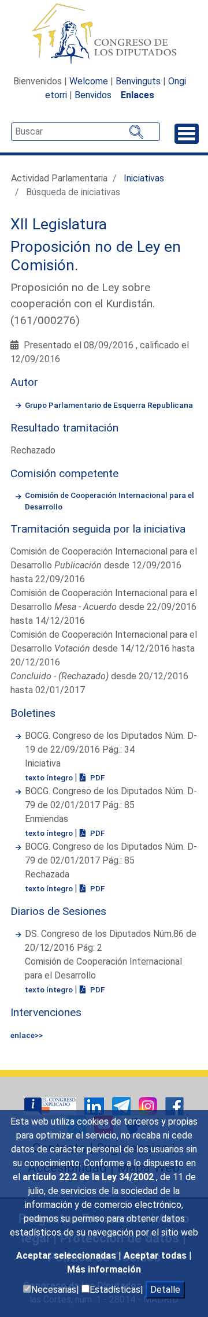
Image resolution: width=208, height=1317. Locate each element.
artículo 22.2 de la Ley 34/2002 (89, 1176)
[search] (85, 131)
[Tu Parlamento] (51, 1105)
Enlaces (137, 95)
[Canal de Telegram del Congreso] (122, 1105)
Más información (104, 1269)
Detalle (165, 1289)
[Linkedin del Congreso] (95, 1105)
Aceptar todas (156, 1255)
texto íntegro (50, 777)
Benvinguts (138, 81)
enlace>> (26, 1035)
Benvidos (93, 95)
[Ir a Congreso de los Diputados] (104, 33)
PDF (96, 777)
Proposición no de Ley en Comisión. (95, 256)
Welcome (88, 81)
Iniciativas (144, 178)
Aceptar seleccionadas (67, 1255)
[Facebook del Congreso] (174, 1105)
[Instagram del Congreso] (149, 1105)
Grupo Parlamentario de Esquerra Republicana (109, 405)
